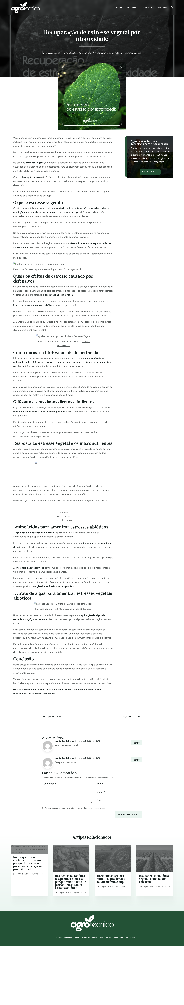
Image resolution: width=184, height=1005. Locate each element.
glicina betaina (49, 490)
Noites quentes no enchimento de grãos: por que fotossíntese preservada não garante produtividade (28, 863)
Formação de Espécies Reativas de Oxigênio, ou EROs (50, 457)
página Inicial (150, 172)
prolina (37, 490)
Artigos (131, 7)
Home (119, 7)
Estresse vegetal (133, 52)
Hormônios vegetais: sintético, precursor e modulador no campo (111, 879)
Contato (162, 7)
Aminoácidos (99, 52)
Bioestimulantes (115, 52)
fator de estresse (97, 247)
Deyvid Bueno (53, 52)
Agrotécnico (85, 52)
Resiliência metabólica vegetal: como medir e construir (154, 879)
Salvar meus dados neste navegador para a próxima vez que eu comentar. (75, 808)
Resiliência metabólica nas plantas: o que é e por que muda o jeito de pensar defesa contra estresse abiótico (70, 882)
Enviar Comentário (128, 814)
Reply (137, 743)
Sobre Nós (146, 7)
